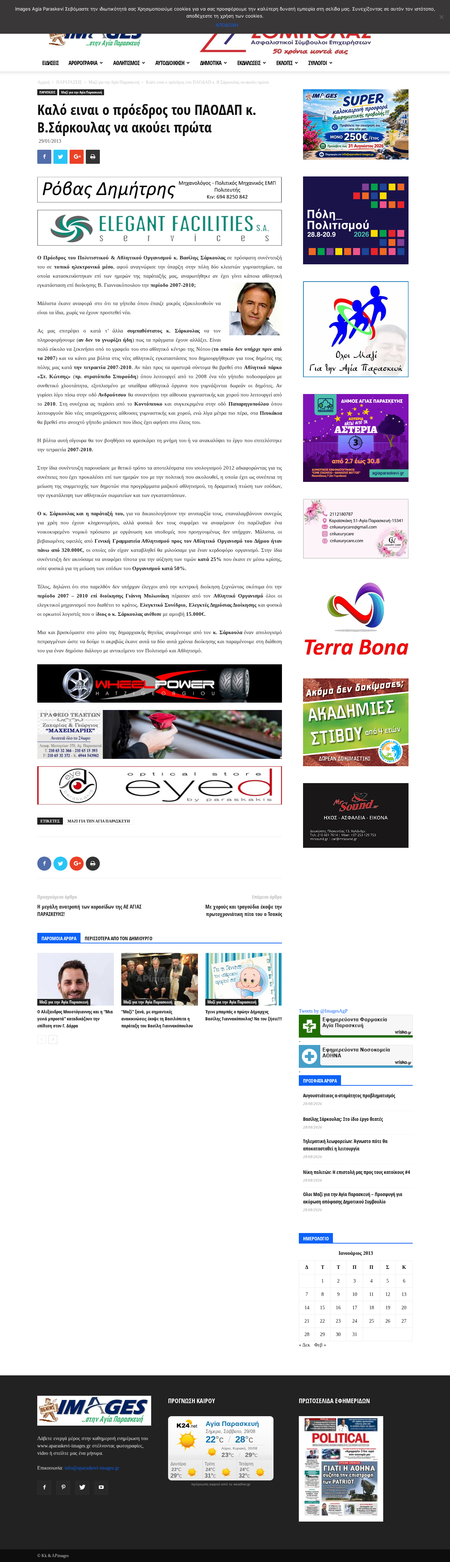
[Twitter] (82, 1488)
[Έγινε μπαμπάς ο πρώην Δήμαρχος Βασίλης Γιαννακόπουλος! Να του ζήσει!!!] (243, 979)
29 (322, 1334)
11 (371, 1294)
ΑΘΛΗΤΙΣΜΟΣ (126, 63)
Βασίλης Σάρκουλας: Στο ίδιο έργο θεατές (343, 1119)
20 (403, 1307)
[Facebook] (44, 1488)
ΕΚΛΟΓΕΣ (284, 63)
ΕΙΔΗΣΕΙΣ (50, 63)
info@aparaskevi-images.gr (92, 1468)
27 (403, 1321)
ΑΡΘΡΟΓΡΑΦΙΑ (83, 63)
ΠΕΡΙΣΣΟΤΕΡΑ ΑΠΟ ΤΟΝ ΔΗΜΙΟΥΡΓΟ (118, 938)
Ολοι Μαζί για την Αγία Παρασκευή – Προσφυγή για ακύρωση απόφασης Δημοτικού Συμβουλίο (352, 1198)
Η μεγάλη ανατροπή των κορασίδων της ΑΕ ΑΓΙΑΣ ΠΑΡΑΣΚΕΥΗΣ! (89, 910)
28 (306, 1334)
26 (387, 1321)
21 (306, 1321)
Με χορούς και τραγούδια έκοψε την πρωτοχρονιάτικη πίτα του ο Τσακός (243, 910)
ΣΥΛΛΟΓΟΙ (317, 63)
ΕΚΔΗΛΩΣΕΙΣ (249, 63)
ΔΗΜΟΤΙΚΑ (210, 63)
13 (403, 1294)
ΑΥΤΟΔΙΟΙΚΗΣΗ (169, 63)
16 (338, 1307)
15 (322, 1307)
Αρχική (43, 82)
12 (387, 1294)
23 (338, 1321)
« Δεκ (304, 1345)
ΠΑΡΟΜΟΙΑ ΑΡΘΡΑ (58, 938)
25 (371, 1321)
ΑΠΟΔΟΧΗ (227, 25)
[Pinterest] (63, 1488)
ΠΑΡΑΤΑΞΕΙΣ (69, 82)
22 (322, 1321)
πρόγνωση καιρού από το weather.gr (220, 1484)
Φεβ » (320, 1345)
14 (306, 1307)
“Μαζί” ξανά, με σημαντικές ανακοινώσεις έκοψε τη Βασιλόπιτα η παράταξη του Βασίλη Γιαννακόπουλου (157, 1018)
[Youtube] (101, 1488)
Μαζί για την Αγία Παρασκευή (114, 82)
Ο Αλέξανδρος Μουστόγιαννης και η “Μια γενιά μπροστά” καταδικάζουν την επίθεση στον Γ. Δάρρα (75, 1018)
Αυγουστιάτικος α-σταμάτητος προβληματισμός (349, 1095)
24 (354, 1321)
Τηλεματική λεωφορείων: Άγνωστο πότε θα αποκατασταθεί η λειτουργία (345, 1145)
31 (354, 1334)
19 (387, 1307)
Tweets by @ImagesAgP (323, 1011)
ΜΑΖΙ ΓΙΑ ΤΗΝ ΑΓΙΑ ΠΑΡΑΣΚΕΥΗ (99, 821)
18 (371, 1307)
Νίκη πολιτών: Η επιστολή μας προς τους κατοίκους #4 (356, 1172)
